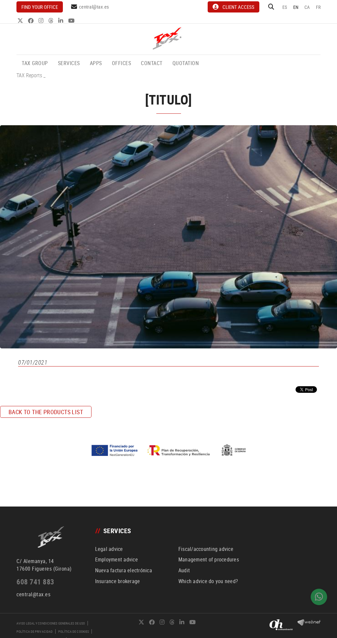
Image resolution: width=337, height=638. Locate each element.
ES (284, 7)
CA (307, 7)
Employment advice (116, 559)
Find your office (39, 7)
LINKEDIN (61, 20)
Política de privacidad (34, 631)
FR (318, 7)
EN (296, 7)
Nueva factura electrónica (123, 570)
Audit (184, 570)
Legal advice (109, 549)
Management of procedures (208, 559)
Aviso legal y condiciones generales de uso (50, 623)
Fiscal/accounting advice (205, 549)
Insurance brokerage (117, 581)
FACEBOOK (31, 20)
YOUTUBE (72, 20)
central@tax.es (94, 6)
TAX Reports (29, 75)
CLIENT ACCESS (238, 7)
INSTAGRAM (42, 20)
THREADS (51, 20)
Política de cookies (73, 631)
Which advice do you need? (208, 581)
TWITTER (20, 20)
